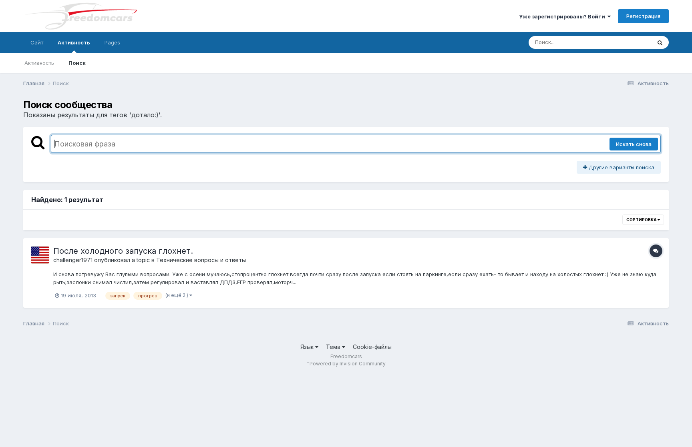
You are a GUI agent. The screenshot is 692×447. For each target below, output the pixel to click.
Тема (334, 346)
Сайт (36, 42)
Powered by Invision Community (348, 364)
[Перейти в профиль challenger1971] (40, 255)
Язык (307, 346)
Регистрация (643, 16)
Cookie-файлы (372, 346)
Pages (112, 42)
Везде (633, 42)
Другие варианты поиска (620, 167)
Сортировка (642, 219)
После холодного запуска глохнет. (123, 251)
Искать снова (634, 144)
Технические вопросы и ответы (201, 260)
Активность (74, 42)
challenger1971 (73, 260)
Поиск (77, 63)
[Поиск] (660, 42)
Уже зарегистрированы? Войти (563, 16)
